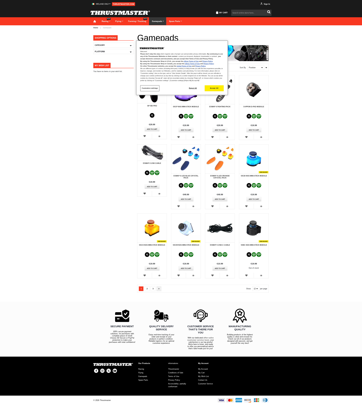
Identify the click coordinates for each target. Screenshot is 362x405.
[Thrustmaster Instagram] (102, 371)
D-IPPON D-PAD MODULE (254, 107)
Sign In (266, 4)
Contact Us (202, 380)
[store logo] (120, 13)
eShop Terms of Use (191, 61)
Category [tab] (100, 45)
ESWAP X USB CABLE (152, 163)
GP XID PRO (152, 106)
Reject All (193, 88)
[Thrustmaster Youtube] (115, 371)
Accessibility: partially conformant (177, 385)
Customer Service (205, 384)
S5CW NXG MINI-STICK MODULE (186, 245)
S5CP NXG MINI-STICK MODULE (186, 107)
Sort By (243, 67)
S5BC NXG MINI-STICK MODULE (254, 245)
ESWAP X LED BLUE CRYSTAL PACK (186, 177)
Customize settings (150, 88)
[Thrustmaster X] (108, 371)
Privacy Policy (207, 61)
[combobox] (251, 13)
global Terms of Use (184, 66)
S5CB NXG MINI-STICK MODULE (254, 176)
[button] (101, 4)
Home (95, 28)
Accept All (214, 88)
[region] (182, 67)
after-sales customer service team (200, 339)
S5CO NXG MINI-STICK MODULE (152, 245)
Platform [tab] (100, 52)
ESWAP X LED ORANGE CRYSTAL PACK (220, 177)
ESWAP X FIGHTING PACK (219, 107)
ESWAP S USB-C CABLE (220, 245)
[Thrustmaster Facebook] (96, 371)
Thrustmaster (173, 369)
